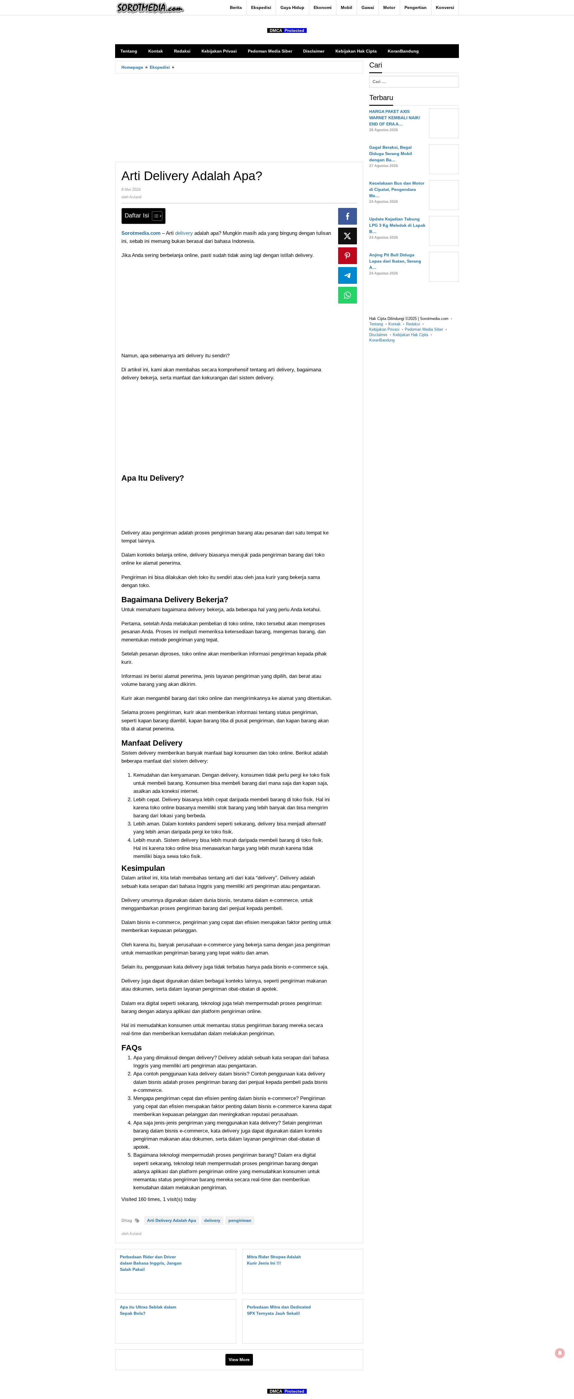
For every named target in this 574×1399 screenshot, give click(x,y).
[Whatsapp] (347, 295)
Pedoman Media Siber (424, 329)
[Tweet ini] (347, 236)
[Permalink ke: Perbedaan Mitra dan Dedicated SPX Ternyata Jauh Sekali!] (339, 1321)
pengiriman (239, 1220)
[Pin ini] (347, 255)
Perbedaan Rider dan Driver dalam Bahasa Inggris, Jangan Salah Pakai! (151, 1263)
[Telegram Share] (347, 275)
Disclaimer (378, 334)
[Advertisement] (239, 118)
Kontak (394, 324)
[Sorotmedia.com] (149, 7)
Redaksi (413, 324)
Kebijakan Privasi (384, 329)
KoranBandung (382, 340)
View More (239, 1359)
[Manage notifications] (560, 1353)
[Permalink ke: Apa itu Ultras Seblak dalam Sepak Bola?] (212, 1321)
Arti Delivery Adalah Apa (171, 1220)
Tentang (376, 324)
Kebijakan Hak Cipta (410, 334)
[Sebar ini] (347, 216)
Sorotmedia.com (141, 233)
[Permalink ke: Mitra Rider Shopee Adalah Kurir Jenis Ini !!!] (339, 1270)
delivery (184, 233)
